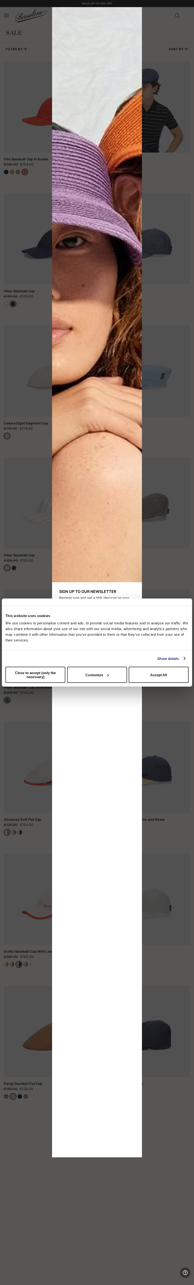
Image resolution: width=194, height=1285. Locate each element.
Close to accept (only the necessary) (35, 675)
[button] (136, 12)
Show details (168, 658)
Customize (94, 675)
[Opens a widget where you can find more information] (173, 1277)
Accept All (158, 675)
